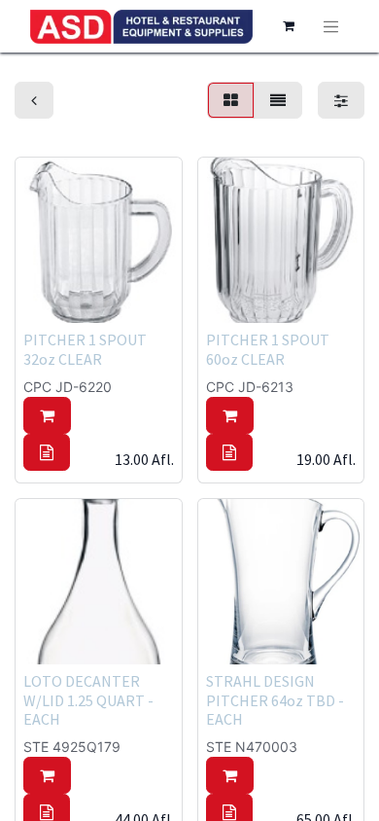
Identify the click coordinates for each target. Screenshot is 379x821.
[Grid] (231, 100)
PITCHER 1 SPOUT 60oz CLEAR (267, 349)
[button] (47, 415)
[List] (278, 100)
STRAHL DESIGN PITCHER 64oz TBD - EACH (275, 699)
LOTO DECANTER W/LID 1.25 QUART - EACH (88, 699)
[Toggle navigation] (331, 26)
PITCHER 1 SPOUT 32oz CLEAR (85, 349)
